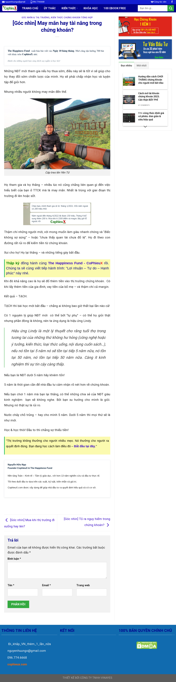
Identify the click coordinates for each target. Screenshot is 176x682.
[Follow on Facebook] (172, 2)
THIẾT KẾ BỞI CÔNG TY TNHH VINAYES (87, 677)
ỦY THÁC (50, 8)
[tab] (126, 65)
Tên (11, 585)
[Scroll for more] (145, 126)
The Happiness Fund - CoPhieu (75, 263)
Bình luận (14, 558)
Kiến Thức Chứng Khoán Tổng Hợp (72, 17)
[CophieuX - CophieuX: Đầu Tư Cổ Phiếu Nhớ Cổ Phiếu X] (9, 8)
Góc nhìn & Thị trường (36, 17)
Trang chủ (30, 8)
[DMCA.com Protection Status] (147, 645)
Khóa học (91, 8)
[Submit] (170, 8)
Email (46, 585)
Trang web (83, 585)
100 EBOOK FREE (115, 8)
